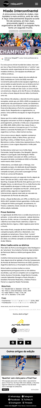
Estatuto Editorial (31, 405)
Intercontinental (26, 31)
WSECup (5, 389)
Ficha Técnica (22, 405)
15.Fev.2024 (13, 31)
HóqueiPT (14, 405)
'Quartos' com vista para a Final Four (19, 378)
